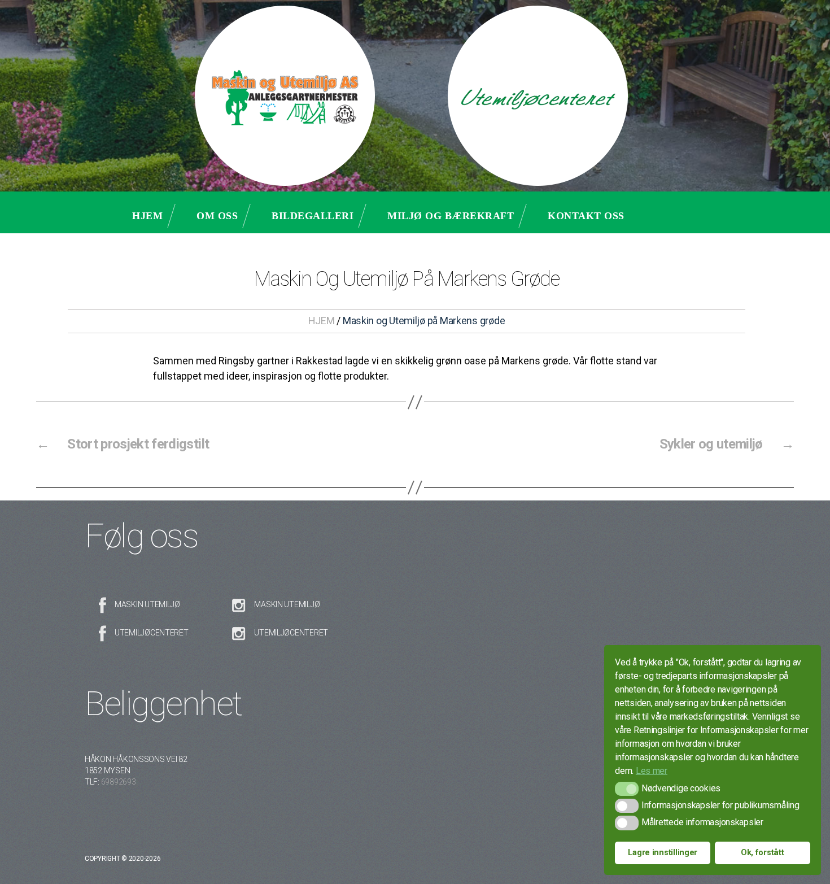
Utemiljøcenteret (152, 632)
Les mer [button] (651, 770)
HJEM (321, 320)
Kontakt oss (586, 215)
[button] (626, 789)
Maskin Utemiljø (147, 604)
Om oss (217, 215)
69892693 (118, 781)
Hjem (147, 215)
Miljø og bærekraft (450, 215)
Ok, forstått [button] (762, 852)
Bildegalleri (312, 215)
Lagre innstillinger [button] (662, 852)
